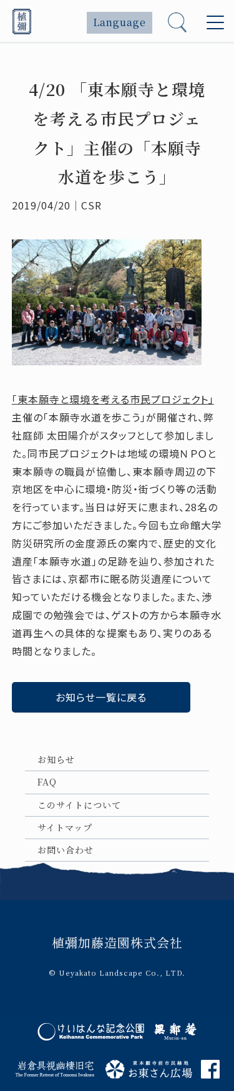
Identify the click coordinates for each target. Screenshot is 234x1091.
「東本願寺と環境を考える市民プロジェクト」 (113, 399)
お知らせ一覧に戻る (101, 697)
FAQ (47, 782)
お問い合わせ (65, 849)
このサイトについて (79, 805)
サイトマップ (64, 827)
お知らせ (56, 759)
